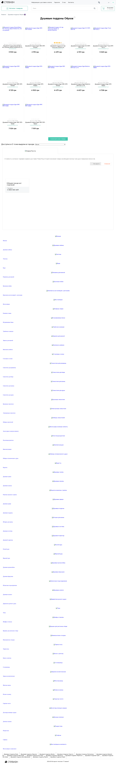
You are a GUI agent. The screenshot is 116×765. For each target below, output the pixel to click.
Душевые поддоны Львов (40, 757)
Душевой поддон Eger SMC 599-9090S (58, 84)
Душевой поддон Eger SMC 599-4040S (35, 46)
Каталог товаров (15, 8)
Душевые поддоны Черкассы (73, 755)
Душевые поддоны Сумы (92, 755)
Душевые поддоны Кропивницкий (20, 757)
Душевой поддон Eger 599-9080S (35, 84)
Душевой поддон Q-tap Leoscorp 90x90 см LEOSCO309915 (57, 46)
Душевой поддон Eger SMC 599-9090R (13, 84)
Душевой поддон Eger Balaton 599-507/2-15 (80, 84)
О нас (64, 2)
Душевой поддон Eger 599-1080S (103, 84)
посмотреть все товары (58, 139)
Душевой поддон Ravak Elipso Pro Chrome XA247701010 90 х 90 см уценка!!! (12, 46)
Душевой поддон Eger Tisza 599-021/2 (103, 46)
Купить (12, 55)
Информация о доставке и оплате (42, 2)
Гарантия (57, 2)
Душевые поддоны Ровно (57, 757)
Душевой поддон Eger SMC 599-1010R (13, 123)
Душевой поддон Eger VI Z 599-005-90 (80, 46)
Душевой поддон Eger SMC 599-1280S (35, 123)
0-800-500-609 (13, 190)
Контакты (71, 2)
